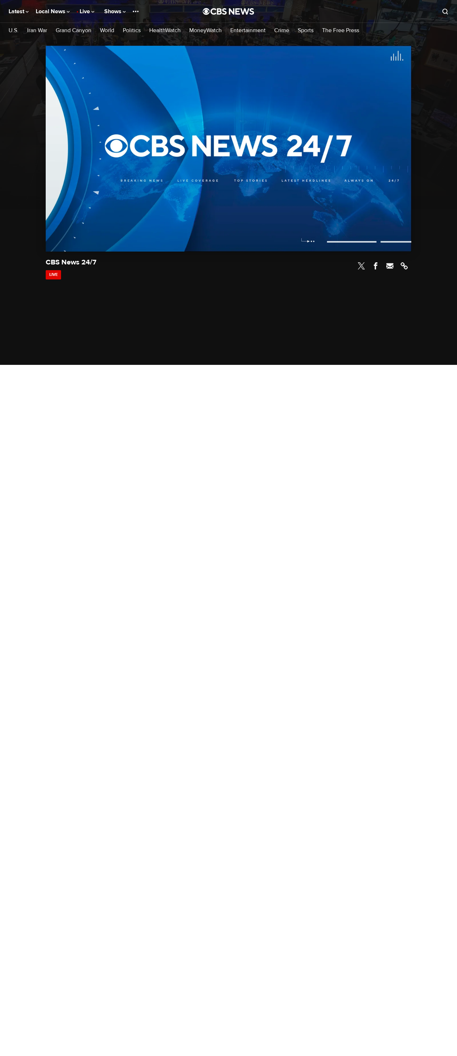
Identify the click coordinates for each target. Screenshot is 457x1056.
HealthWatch (165, 30)
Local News (51, 11)
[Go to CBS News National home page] (228, 11)
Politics (132, 30)
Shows (113, 11)
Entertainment (248, 30)
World (107, 30)
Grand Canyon (73, 30)
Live (85, 11)
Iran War (37, 30)
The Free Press (340, 30)
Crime (281, 30)
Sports (305, 30)
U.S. (14, 30)
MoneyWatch (205, 30)
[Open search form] (445, 11)
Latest (17, 11)
